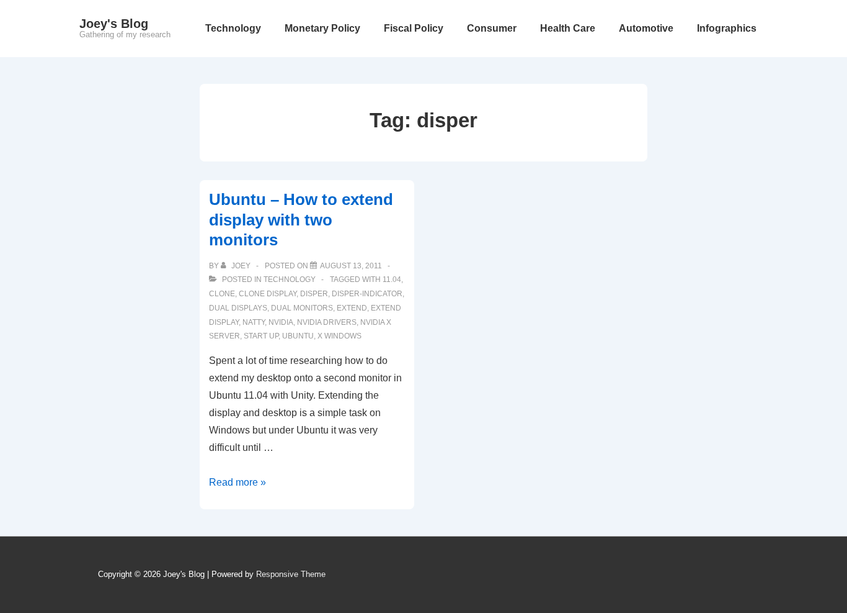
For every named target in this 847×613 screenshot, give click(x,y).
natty (253, 322)
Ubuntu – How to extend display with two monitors (301, 219)
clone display (267, 293)
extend (352, 308)
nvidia (280, 322)
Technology (233, 28)
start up (261, 336)
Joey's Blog (113, 23)
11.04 (392, 279)
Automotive (646, 28)
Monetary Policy (322, 28)
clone (222, 293)
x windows (339, 336)
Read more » (237, 482)
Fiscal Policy (413, 28)
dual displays (238, 308)
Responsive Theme (291, 574)
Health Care (567, 28)
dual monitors (302, 308)
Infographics (726, 28)
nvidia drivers (327, 322)
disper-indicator (367, 293)
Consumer (492, 28)
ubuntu (298, 336)
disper (314, 293)
